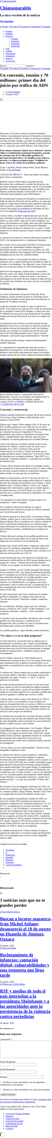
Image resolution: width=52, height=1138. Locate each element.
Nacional (15, 41)
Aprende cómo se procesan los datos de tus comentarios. (25, 1100)
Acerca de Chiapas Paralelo (18, 1114)
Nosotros (9, 1116)
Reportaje (15, 43)
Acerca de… (11, 61)
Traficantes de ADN (26, 211)
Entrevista (15, 46)
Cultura (9, 51)
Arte (7, 48)
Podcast (9, 58)
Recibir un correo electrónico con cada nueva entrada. (26, 1090)
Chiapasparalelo (15, 7)
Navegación (6, 21)
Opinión (9, 34)
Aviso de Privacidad (14, 1121)
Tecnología (10, 53)
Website (3, 1077)
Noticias (9, 36)
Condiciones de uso (14, 1123)
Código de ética (12, 1118)
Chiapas (14, 39)
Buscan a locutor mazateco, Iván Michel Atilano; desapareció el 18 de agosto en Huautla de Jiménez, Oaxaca (26, 928)
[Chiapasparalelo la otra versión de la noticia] (26, 1)
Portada (9, 31)
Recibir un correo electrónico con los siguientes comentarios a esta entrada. (22, 1083)
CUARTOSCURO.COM (12, 404)
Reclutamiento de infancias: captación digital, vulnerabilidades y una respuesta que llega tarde (24, 964)
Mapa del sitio (12, 1126)
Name (7, 1062)
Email (7, 1069)
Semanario (10, 56)
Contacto (9, 1128)
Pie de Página (14, 92)
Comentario (6, 1039)
